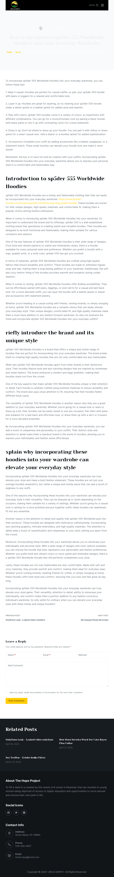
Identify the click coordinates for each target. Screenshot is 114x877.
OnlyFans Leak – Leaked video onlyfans (29, 739)
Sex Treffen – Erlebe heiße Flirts (25, 757)
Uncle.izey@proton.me (27, 857)
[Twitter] (16, 812)
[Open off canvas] (102, 5)
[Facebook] (8, 812)
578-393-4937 (23, 846)
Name (12, 654)
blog (72, 28)
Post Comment (16, 700)
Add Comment (15, 665)
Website (82, 654)
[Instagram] (24, 812)
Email (46, 654)
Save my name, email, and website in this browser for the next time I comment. (46, 692)
